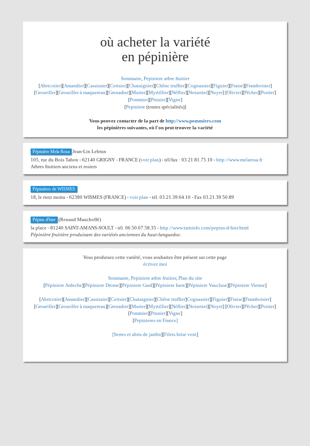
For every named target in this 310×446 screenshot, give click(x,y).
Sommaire (131, 78)
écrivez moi (155, 264)
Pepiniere (135, 107)
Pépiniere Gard (137, 285)
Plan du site (190, 278)
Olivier (234, 92)
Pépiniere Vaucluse (207, 285)
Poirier (267, 92)
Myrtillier (159, 92)
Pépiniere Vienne (247, 285)
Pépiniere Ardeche (63, 285)
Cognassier (199, 85)
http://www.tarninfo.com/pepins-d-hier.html (204, 228)
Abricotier (50, 85)
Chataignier (141, 85)
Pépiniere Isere (170, 285)
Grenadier (118, 92)
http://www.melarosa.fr (239, 160)
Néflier (179, 92)
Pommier (139, 99)
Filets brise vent (180, 334)
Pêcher (251, 92)
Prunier (158, 99)
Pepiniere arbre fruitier (166, 78)
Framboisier (258, 85)
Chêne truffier (170, 85)
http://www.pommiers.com (193, 121)
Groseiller (46, 92)
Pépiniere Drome (102, 285)
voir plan (150, 160)
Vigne (175, 99)
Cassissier (97, 85)
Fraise (237, 85)
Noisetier (198, 92)
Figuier (220, 85)
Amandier (74, 85)
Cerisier (118, 85)
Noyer (216, 92)
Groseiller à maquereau (82, 92)
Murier (139, 92)
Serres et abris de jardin (137, 334)
